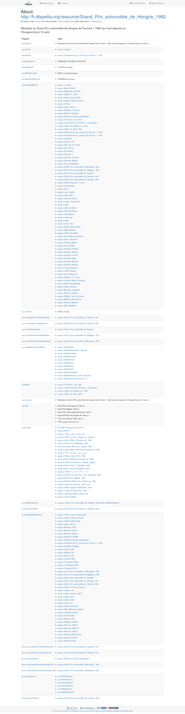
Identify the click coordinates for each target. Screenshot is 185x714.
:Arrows (64, 104)
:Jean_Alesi (65, 195)
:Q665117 (64, 430)
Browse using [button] (47, 3)
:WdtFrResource (66, 692)
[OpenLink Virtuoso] (71, 708)
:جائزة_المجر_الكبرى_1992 (71, 434)
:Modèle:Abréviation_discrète (72, 350)
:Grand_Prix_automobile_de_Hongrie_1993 (78, 179)
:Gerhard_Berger (67, 160)
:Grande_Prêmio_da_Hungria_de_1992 (77, 481)
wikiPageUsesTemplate (33, 347)
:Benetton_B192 (67, 530)
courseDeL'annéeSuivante (34, 323)
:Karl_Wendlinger (68, 211)
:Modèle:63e (66, 363)
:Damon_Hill (65, 141)
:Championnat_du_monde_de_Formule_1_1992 (80, 55)
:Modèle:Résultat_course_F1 (72, 378)
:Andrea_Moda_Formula (70, 100)
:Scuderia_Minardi (68, 261)
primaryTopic (30, 698)
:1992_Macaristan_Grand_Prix (73, 493)
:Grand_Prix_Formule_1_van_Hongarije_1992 (79, 475)
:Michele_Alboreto (68, 302)
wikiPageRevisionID (31, 79)
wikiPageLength (29, 73)
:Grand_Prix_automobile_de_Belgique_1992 (78, 170)
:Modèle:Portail (67, 356)
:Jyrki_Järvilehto (67, 208)
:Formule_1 (65, 154)
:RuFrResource (65, 685)
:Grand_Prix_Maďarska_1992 (73, 443)
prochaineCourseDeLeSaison (36, 335)
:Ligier (63, 220)
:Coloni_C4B (66, 549)
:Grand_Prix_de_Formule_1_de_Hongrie (77, 122)
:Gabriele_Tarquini (68, 157)
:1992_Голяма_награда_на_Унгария (76, 437)
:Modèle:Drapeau (68, 372)
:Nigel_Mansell (67, 230)
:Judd (63, 204)
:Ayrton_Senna (67, 107)
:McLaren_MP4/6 (68, 625)
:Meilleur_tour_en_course (71, 296)
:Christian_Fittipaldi (68, 546)
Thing (38, 21)
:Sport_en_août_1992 (70, 129)
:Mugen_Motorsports (69, 226)
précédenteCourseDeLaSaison (36, 341)
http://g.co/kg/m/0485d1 (67, 497)
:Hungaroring (66, 185)
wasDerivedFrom (30, 503)
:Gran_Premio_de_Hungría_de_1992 (76, 459)
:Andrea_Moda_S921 (69, 521)
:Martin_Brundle (67, 286)
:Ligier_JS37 (66, 596)
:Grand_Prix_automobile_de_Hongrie (76, 173)
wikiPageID (27, 67)
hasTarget (28, 676)
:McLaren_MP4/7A (68, 628)
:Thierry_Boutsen (68, 267)
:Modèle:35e (66, 347)
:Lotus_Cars (65, 223)
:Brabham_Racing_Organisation (73, 116)
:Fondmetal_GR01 (68, 562)
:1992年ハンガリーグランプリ (73, 471)
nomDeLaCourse (31, 329)
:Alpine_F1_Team (68, 94)
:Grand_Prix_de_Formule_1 (72, 587)
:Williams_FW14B (68, 622)
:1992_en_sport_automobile (72, 514)
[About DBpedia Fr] (28, 3)
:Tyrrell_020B (66, 615)
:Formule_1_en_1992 (70, 119)
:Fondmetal (65, 151)
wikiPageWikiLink (30, 85)
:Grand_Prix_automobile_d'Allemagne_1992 (78, 167)
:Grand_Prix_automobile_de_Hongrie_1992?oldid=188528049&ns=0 (88, 503)
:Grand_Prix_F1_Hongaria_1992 (74, 465)
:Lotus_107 (65, 603)
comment (27, 400)
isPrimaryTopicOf (30, 508)
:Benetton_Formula (68, 110)
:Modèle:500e (66, 359)
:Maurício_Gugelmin (69, 290)
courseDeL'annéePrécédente (36, 317)
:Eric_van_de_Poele (69, 145)
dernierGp (30, 658)
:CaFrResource (65, 682)
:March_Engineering (69, 283)
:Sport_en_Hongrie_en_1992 (73, 126)
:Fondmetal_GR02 (68, 565)
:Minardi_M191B (67, 637)
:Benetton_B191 (67, 527)
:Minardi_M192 (67, 640)
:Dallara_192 (66, 552)
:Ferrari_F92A (66, 559)
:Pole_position (66, 245)
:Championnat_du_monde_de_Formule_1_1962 (80, 132)
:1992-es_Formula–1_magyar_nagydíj (76, 462)
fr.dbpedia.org (96, 21)
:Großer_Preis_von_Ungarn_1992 (75, 446)
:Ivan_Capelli (66, 192)
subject (26, 384)
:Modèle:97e (66, 369)
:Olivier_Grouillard (68, 233)
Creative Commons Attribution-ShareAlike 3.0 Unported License (113, 711)
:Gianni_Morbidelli (68, 163)
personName (28, 61)
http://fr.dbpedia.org (66, 21)
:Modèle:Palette (67, 353)
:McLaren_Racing (68, 293)
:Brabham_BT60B (68, 536)
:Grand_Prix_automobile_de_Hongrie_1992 (78, 508)
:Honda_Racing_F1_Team (71, 182)
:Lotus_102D (66, 599)
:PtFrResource (65, 676)
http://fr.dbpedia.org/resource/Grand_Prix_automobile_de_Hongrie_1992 (93, 16)
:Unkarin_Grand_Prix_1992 (71, 456)
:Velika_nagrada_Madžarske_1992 (75, 487)
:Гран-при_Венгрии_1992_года (74, 484)
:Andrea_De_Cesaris (69, 97)
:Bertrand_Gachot (68, 113)
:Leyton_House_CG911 (70, 593)
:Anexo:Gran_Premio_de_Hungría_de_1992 (79, 449)
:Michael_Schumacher (70, 299)
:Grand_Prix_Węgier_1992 (71, 478)
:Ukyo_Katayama (67, 274)
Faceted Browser (138, 3)
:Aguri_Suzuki (66, 88)
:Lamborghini (66, 214)
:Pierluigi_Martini (67, 242)
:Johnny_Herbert (67, 198)
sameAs (26, 427)
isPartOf (26, 55)
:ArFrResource (65, 679)
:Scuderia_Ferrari (68, 255)
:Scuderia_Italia (67, 258)
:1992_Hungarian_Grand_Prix (71, 427)
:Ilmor (63, 189)
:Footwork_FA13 (67, 568)
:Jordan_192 (66, 590)
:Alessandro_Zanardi (69, 91)
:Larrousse (65, 217)
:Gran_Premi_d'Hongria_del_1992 (75, 440)
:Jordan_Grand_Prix (69, 201)
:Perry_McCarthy (67, 239)
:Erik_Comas (66, 148)
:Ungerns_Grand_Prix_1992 (72, 490)
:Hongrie (64, 49)
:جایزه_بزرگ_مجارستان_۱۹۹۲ (72, 452)
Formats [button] (64, 3)
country (26, 49)
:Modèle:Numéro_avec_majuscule (74, 375)
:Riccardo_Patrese (68, 249)
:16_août (64, 85)
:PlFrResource (65, 689)
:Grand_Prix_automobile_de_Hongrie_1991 (78, 176)
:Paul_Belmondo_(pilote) (70, 236)
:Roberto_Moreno (68, 252)
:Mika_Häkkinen (67, 305)
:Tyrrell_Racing (67, 271)
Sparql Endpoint (157, 3)
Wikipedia (75, 711)
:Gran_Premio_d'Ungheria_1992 (73, 468)
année (26, 311)
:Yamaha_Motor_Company (71, 280)
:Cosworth (65, 138)
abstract (26, 43)
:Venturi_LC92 (66, 618)
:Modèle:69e (66, 366)
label (25, 406)
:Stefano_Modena (68, 264)
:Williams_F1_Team (69, 277)
